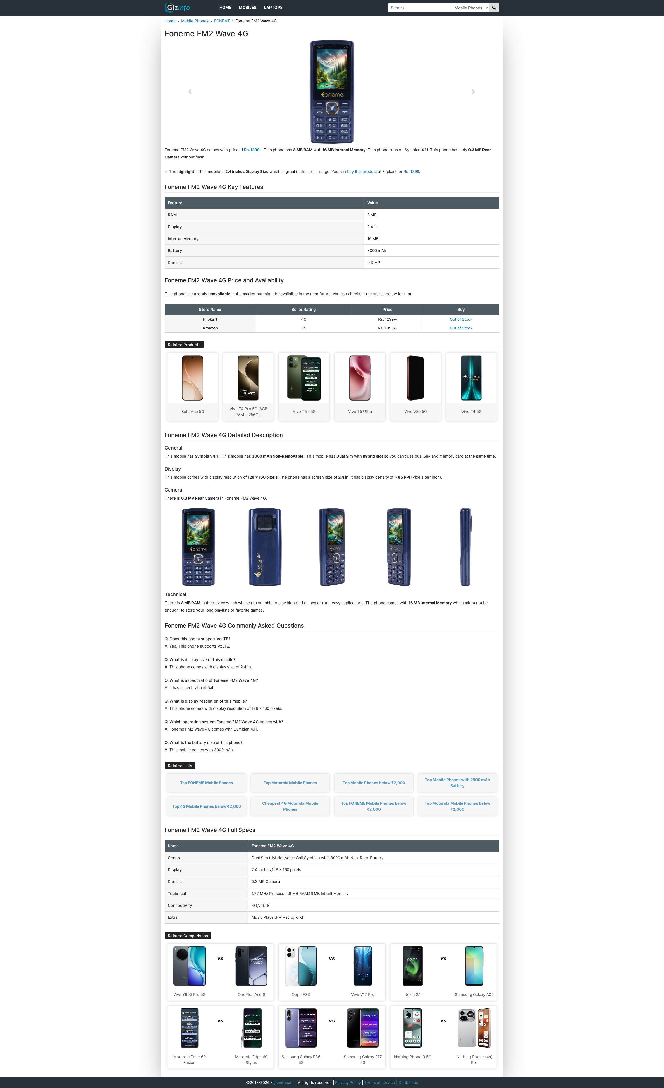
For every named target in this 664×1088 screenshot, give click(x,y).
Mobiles (248, 7)
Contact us (408, 1082)
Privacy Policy (348, 1082)
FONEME (222, 20)
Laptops (273, 7)
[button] (190, 92)
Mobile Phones (195, 20)
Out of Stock (461, 319)
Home (225, 7)
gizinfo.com (284, 1082)
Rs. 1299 (411, 171)
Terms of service (379, 1082)
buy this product (362, 171)
